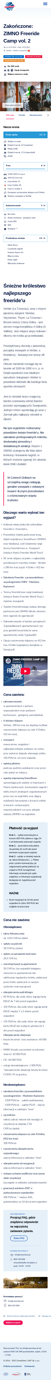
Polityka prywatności (12, 1366)
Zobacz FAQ (19, 1238)
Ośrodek (22, 115)
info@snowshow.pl (22, 1255)
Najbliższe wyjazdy (13, 1323)
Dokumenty (30, 1366)
